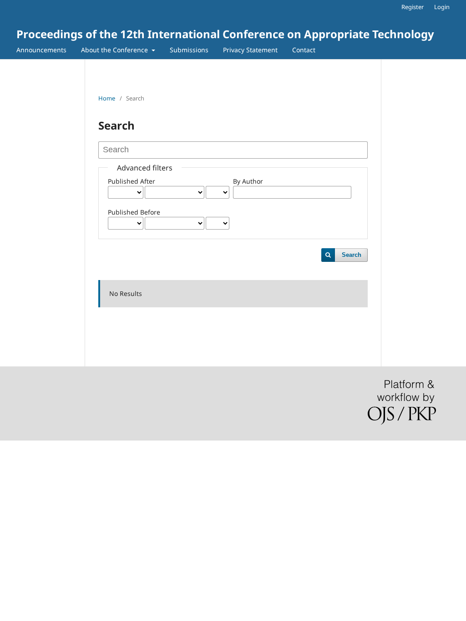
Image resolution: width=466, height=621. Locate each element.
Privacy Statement (250, 49)
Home (106, 98)
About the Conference (115, 49)
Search (351, 254)
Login (442, 7)
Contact (303, 49)
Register (412, 7)
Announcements (41, 49)
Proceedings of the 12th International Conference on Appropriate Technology (225, 33)
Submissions (189, 49)
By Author (248, 181)
